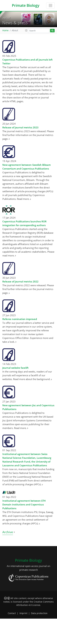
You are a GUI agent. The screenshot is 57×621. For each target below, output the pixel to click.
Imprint (23, 613)
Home (5, 30)
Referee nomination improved (19, 319)
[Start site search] (52, 30)
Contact (12, 613)
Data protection (39, 613)
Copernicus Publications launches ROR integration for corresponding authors (24, 223)
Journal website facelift (15, 367)
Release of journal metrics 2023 (20, 127)
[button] (26, 30)
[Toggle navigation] (50, 6)
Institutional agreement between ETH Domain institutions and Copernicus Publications (24, 504)
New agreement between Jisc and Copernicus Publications (28, 407)
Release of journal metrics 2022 (20, 281)
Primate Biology (25, 5)
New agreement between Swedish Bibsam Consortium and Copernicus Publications (26, 166)
